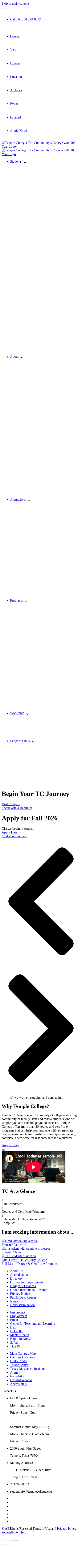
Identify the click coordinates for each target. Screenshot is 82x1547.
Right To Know (20, 1339)
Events (14, 103)
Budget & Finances (23, 1286)
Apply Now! (18, 130)
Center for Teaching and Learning (32, 1323)
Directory (16, 1278)
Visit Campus (11, 804)
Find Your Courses (14, 836)
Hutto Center (18, 1361)
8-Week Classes (12, 1252)
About (14, 357)
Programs (16, 600)
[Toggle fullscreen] (11, 1540)
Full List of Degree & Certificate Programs (30, 1263)
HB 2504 (16, 1331)
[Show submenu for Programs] (26, 601)
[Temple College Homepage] (41, 146)
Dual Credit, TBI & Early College (24, 1260)
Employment (18, 1316)
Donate (15, 63)
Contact (15, 36)
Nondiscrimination (22, 1305)
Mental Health (19, 1335)
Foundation (17, 1376)
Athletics (16, 90)
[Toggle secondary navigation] (7, 8)
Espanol (15, 117)
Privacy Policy (66, 1528)
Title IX (15, 1346)
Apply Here (9, 832)
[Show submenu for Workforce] (27, 713)
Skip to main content (15, 3)
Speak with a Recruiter (17, 808)
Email (14, 1320)
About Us (16, 1271)
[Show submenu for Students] (25, 161)
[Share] (7, 1540)
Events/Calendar (21, 1380)
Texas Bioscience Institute (27, 1368)
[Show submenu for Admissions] (29, 500)
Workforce (17, 713)
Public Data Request (23, 1297)
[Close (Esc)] (3, 1540)
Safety (14, 1342)
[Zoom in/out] (16, 1540)
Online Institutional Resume (28, 1290)
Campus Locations (22, 1357)
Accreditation (19, 1274)
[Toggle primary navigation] (3, 8)
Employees (17, 1312)
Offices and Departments (26, 1282)
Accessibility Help (14, 1532)
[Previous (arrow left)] (3, 1544)
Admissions (18, 499)
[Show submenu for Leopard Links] (33, 741)
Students (15, 161)
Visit (13, 49)
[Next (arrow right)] (7, 1544)
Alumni (15, 1372)
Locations (16, 76)
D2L (13, 1327)
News (14, 1301)
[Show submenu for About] (22, 357)
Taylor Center (19, 1365)
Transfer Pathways (14, 1244)
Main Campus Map (23, 1353)
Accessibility (18, 1384)
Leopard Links (20, 741)
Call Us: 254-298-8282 (25, 19)
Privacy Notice (20, 1293)
